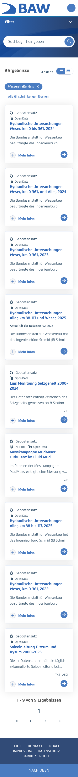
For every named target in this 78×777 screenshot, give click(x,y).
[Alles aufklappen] (69, 71)
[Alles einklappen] (60, 71)
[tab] (39, 22)
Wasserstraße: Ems (21, 86)
